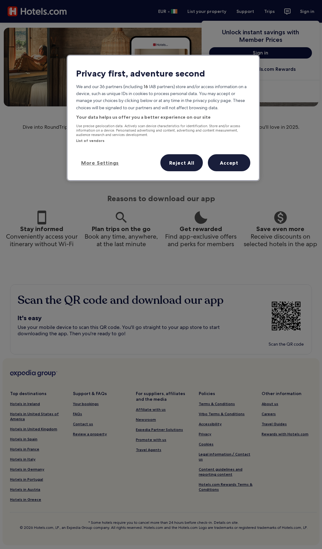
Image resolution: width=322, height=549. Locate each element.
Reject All (181, 163)
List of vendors (90, 141)
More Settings (100, 163)
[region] (163, 118)
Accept (229, 163)
